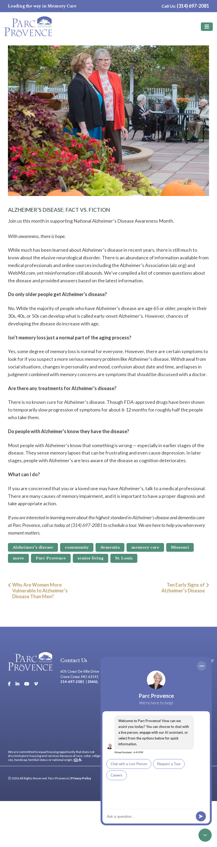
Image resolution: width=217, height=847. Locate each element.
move (18, 558)
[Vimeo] (36, 683)
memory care (145, 547)
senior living (90, 558)
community (77, 547)
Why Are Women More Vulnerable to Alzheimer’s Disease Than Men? (40, 590)
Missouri (180, 547)
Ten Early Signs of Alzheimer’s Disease (183, 587)
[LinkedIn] (17, 683)
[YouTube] (26, 683)
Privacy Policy (81, 778)
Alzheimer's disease (33, 547)
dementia (110, 547)
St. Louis (124, 558)
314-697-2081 (72, 682)
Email (93, 682)
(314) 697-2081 (193, 6)
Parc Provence (51, 558)
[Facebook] (9, 683)
